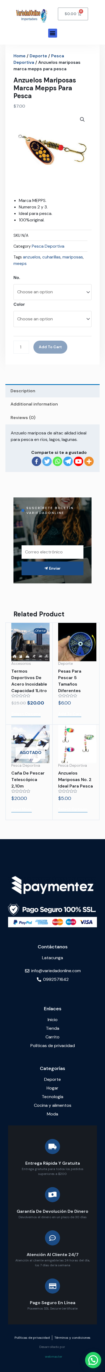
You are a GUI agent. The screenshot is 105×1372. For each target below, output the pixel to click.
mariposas (72, 257)
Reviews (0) (23, 417)
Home (19, 56)
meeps (20, 263)
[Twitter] (47, 461)
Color (19, 304)
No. (16, 277)
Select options (26, 713)
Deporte (38, 56)
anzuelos (31, 257)
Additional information (34, 404)
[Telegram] (68, 461)
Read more (21, 809)
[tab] (52, 391)
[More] (89, 461)
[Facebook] (36, 461)
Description (22, 391)
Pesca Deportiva (48, 246)
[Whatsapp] (57, 461)
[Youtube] (78, 461)
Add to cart (50, 346)
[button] (52, 33)
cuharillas (51, 257)
